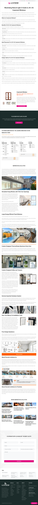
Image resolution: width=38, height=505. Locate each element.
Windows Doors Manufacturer (24, 491)
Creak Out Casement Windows (5, 151)
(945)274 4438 (31, 496)
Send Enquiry (34, 503)
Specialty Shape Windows (6, 154)
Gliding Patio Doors (24, 144)
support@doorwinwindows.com (31, 0)
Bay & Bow (12, 490)
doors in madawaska (4, 472)
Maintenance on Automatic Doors (31, 476)
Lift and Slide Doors (24, 148)
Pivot (18, 490)
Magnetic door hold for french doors (32, 473)
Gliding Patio (19, 487)
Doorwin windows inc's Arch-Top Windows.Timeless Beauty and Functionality (19, 422)
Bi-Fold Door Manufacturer (24, 493)
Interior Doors (33, 147)
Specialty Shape (13, 484)
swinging (18, 489)
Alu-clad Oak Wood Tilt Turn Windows (30, 408)
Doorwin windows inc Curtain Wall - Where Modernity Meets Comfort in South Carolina (30, 423)
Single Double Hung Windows (15, 146)
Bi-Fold (12, 495)
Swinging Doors (24, 151)
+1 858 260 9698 (23, 0)
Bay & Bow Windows (5, 146)
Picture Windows (15, 144)
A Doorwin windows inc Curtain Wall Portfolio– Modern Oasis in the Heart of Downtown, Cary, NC (7, 411)
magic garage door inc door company (14, 473)
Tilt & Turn (12, 491)
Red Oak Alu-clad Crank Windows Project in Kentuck (7, 420)
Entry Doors (23, 149)
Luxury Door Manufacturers (22, 476)
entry (18, 488)
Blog (23, 488)
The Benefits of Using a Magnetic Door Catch (23, 473)
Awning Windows (6, 144)
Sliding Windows (15, 150)
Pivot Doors (32, 144)
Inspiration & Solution (24, 487)
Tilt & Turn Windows (14, 149)
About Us (23, 484)
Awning (12, 489)
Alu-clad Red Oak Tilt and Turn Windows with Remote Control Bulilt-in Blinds (19, 409)
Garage (18, 491)
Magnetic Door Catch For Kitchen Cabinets (5, 476)
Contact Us (23, 489)
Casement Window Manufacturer (24, 496)
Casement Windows (5, 149)
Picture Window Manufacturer (24, 499)
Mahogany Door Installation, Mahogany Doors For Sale (14, 476)
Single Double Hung (12, 488)
